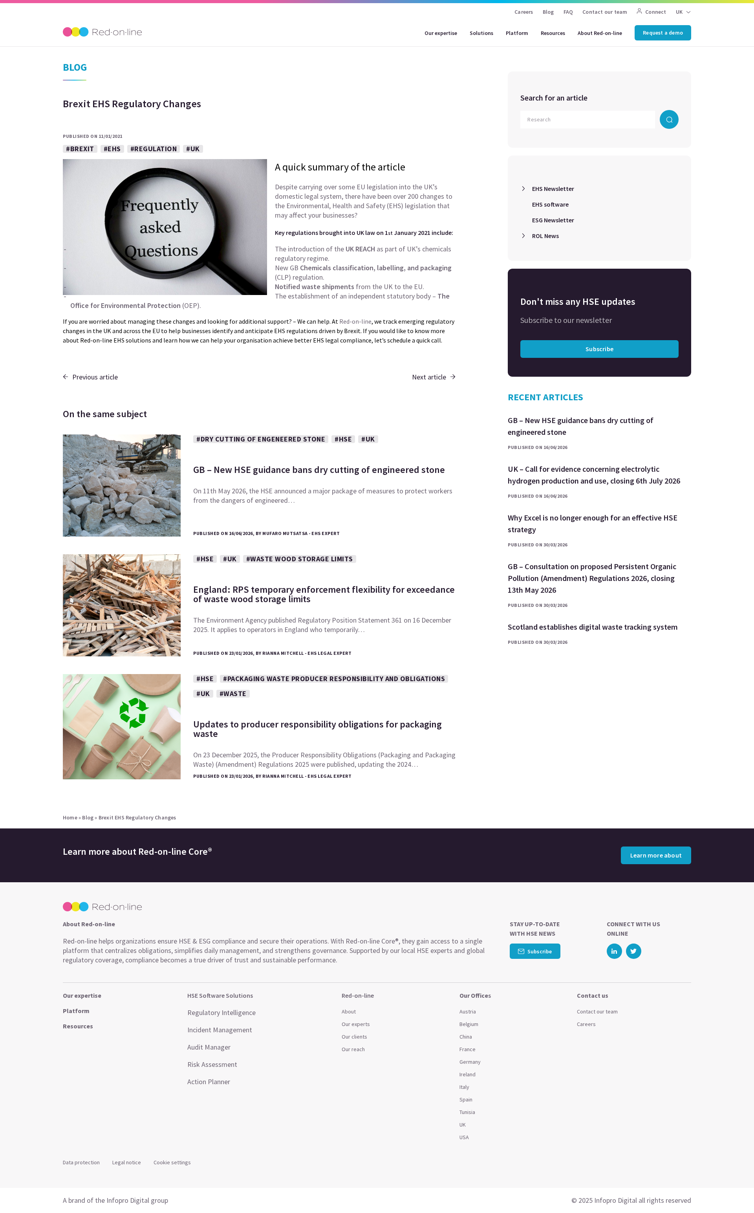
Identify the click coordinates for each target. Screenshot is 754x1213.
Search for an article (553, 98)
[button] (732, 1189)
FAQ (568, 11)
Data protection (81, 1162)
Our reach (353, 1049)
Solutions (481, 33)
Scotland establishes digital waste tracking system (593, 627)
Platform (517, 33)
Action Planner (208, 1081)
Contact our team (604, 11)
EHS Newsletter (553, 188)
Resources (553, 33)
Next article (429, 376)
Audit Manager (209, 1047)
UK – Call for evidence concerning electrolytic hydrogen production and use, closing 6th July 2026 (594, 475)
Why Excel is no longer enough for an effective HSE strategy (592, 523)
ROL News (545, 236)
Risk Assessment (212, 1064)
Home (70, 817)
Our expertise (441, 33)
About (349, 1011)
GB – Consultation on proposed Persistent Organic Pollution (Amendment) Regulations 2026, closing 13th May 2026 (592, 578)
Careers (523, 11)
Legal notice (126, 1162)
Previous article (95, 376)
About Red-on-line (600, 33)
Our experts (356, 1024)
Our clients (354, 1036)
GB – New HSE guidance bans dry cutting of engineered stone (580, 426)
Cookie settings (172, 1162)
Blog (548, 11)
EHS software (550, 204)
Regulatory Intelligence (221, 1012)
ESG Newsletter (553, 220)
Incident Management (219, 1029)
